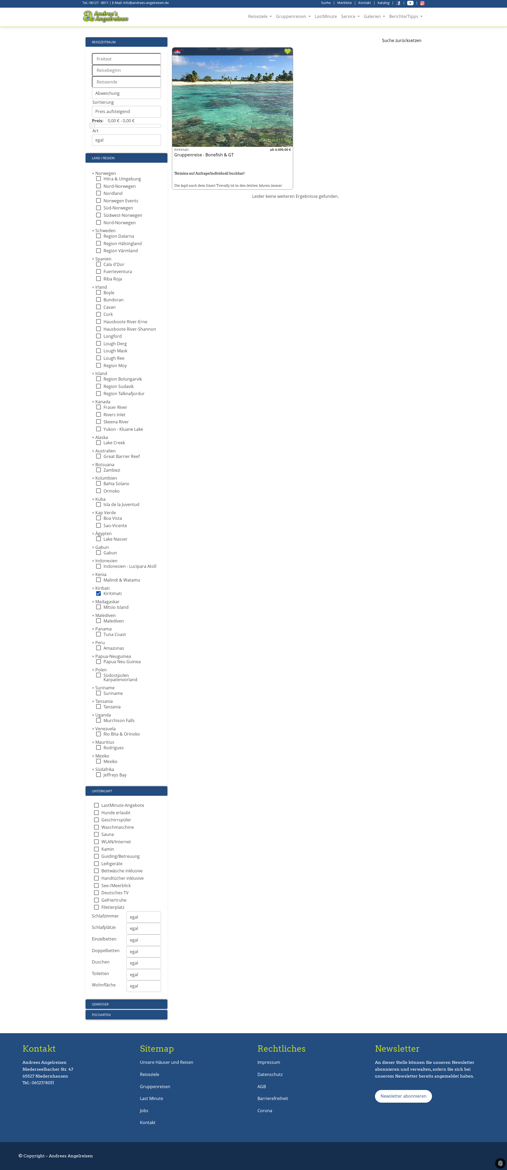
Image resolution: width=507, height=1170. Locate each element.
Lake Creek (114, 443)
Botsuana (103, 464)
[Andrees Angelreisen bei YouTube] (410, 2)
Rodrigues (114, 748)
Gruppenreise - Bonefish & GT (204, 155)
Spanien (101, 259)
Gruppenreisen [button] (291, 16)
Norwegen (104, 173)
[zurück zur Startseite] (106, 17)
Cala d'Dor (114, 264)
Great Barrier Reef (122, 456)
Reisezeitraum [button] (104, 42)
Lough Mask (115, 351)
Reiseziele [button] (258, 16)
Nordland (113, 193)
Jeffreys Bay (115, 775)
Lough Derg (115, 344)
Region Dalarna (119, 236)
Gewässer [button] (100, 1004)
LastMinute (326, 16)
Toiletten (100, 973)
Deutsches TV (115, 893)
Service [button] (348, 16)
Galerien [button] (373, 16)
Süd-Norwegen (118, 208)
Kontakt (364, 2)
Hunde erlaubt (115, 813)
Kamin (107, 849)
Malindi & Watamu (122, 580)
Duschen (101, 962)
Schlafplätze (104, 927)
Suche (326, 2)
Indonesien (105, 561)
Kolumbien (104, 478)
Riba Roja (113, 279)
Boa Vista (113, 518)
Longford (113, 336)
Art (95, 131)
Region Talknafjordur (124, 393)
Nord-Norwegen (120, 186)
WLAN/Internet (116, 842)
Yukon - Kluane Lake (123, 429)
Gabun (100, 547)
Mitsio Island (116, 607)
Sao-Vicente (115, 525)
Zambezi (112, 470)
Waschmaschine (117, 827)
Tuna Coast (115, 634)
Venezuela (104, 729)
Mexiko (100, 756)
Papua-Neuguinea (111, 656)
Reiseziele (149, 1074)
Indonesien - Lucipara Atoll (130, 566)
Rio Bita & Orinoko (122, 734)
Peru (98, 642)
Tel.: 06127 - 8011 (95, 2)
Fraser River (115, 407)
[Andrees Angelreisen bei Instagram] (422, 2)
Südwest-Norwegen (123, 215)
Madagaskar (106, 602)
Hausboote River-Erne (125, 322)
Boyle (109, 293)
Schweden (104, 230)
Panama (102, 629)
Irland (99, 287)
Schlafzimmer (105, 916)
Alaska (100, 437)
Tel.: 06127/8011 (38, 1082)
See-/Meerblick (116, 885)
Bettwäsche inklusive (122, 871)
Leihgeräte (112, 864)
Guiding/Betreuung (120, 856)
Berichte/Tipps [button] (404, 16)
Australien (104, 451)
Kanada (101, 402)
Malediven (104, 615)
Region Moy (115, 365)
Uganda (101, 715)
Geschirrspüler (116, 820)
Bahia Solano (116, 483)
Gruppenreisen (155, 1086)
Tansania (102, 701)
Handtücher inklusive (122, 878)
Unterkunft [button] (102, 791)
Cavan (110, 307)
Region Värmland (121, 251)
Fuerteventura (118, 271)
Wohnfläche (104, 985)
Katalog (383, 2)
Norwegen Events (121, 201)
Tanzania (112, 707)
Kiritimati (113, 593)
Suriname (103, 688)
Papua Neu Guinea (122, 661)
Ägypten (102, 533)
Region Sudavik (119, 386)
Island (99, 373)
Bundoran (114, 300)
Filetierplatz (112, 907)
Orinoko (112, 491)
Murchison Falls (119, 720)
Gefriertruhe (113, 900)
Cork (108, 314)
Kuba (99, 499)
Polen (99, 670)
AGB (261, 1086)
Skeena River (116, 422)
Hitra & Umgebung (122, 179)
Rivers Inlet (114, 415)
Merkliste (344, 2)
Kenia (99, 574)
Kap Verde (104, 513)
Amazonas (114, 648)
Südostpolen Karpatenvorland (120, 677)
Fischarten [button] (101, 1015)
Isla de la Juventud (121, 504)
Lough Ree (114, 358)
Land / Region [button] (103, 158)
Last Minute (151, 1098)
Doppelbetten (106, 950)
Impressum (268, 1062)
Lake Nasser (116, 539)
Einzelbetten (104, 939)
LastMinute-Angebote (122, 805)
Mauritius (103, 742)
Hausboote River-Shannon (130, 329)
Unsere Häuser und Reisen (166, 1062)
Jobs (144, 1110)
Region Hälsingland (123, 243)
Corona (264, 1110)
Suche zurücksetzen (401, 40)
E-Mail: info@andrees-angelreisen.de (140, 2)
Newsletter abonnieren (403, 1096)
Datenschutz (270, 1074)
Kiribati (101, 588)
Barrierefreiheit (272, 1098)
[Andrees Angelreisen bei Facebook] (398, 2)
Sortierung (103, 102)
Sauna (107, 834)
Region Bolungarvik (123, 379)
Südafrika (103, 769)
